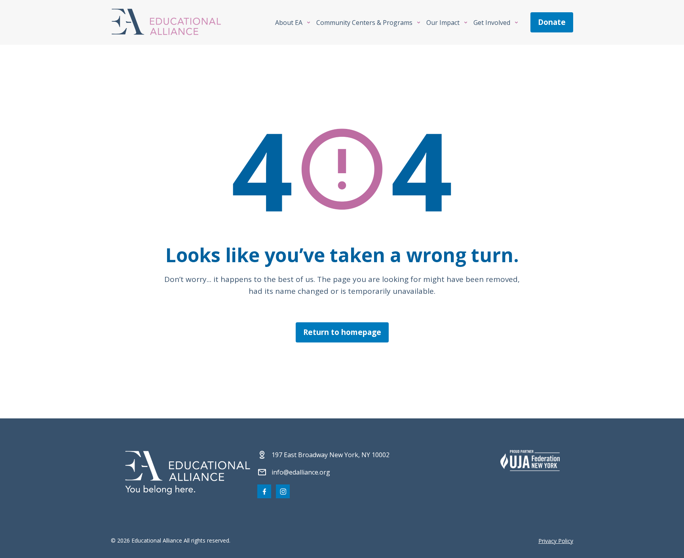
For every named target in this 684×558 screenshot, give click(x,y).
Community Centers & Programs (364, 22)
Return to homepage (342, 332)
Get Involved (491, 22)
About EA (288, 22)
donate (552, 22)
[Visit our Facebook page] (264, 491)
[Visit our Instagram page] (283, 491)
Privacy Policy (555, 541)
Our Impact (443, 22)
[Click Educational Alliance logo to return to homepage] (166, 22)
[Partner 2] (530, 460)
